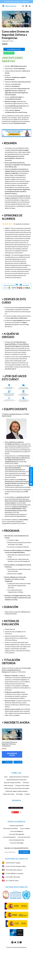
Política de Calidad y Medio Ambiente (17, 791)
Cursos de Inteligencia (16, 831)
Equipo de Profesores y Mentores (19, 777)
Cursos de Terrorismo (24, 837)
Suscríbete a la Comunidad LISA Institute (16, 848)
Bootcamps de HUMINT (10, 828)
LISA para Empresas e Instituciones (16, 779)
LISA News (26, 782)
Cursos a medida (25, 828)
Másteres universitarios (16, 825)
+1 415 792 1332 (10, 866)
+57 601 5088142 (10, 873)
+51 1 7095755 (9, 880)
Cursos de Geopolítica (9, 837)
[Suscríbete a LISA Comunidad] (16, 133)
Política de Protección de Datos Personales (16, 788)
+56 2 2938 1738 (10, 877)
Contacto (27, 794)
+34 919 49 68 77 (10, 863)
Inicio (5, 777)
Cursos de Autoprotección (16, 840)
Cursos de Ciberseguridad (16, 834)
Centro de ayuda (8, 785)
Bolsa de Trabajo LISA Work (12, 782)
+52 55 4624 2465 (10, 870)
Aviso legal (19, 794)
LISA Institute (14, 947)
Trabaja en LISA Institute (22, 785)
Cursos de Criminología (16, 843)
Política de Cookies (8, 794)
